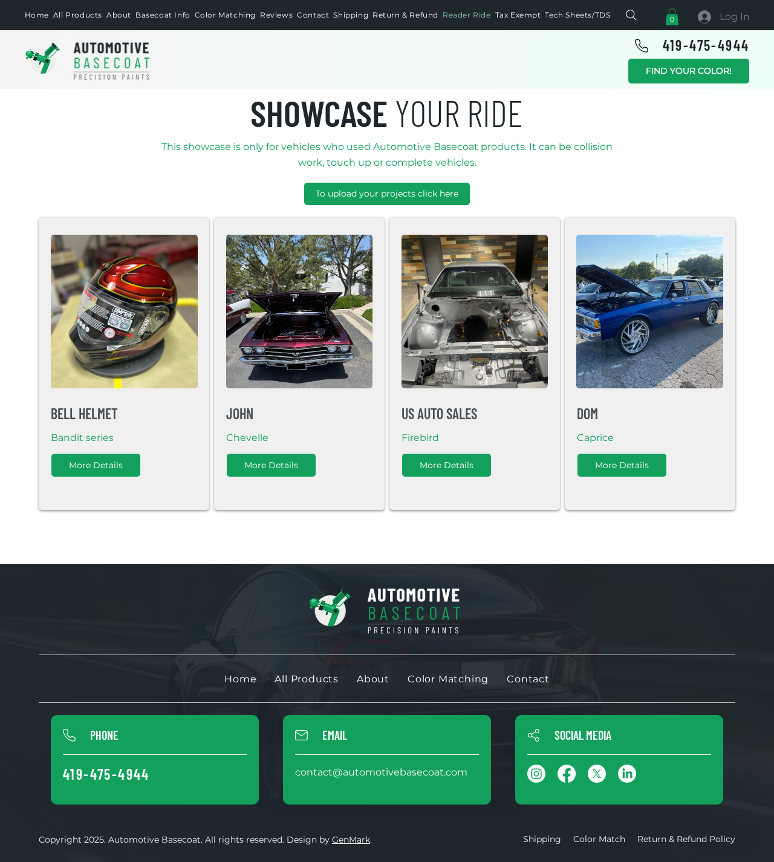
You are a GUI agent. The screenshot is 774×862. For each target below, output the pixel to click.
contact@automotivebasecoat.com (381, 772)
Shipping (542, 839)
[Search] (631, 15)
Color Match (599, 839)
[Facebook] (567, 774)
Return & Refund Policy (686, 839)
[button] (672, 16)
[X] (597, 774)
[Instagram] (536, 774)
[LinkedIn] (627, 774)
